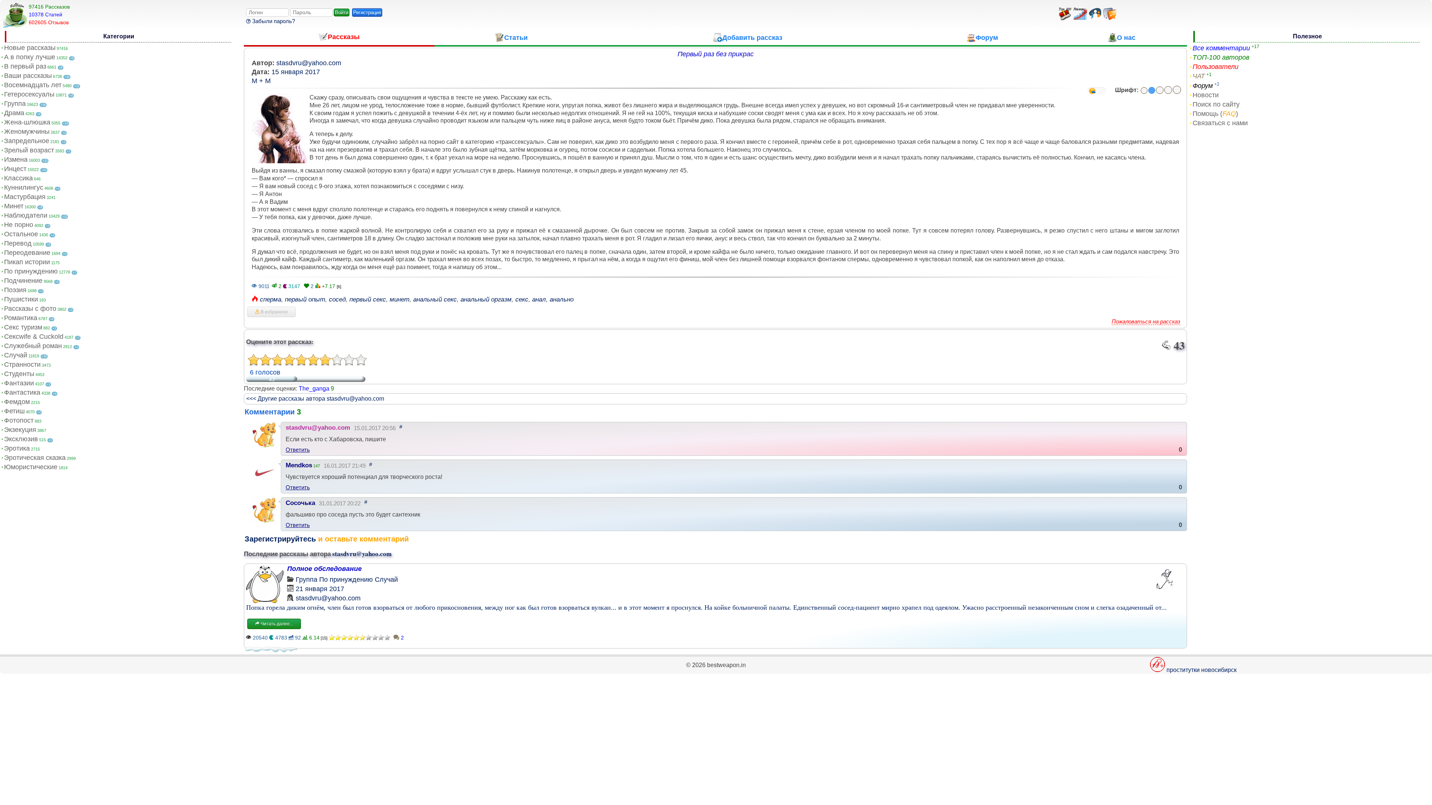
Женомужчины (27, 131)
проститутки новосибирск (1201, 670)
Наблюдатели (25, 215)
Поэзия (15, 290)
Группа (15, 103)
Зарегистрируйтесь (280, 539)
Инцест (15, 169)
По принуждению (31, 271)
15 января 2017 (295, 72)
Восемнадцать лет (33, 85)
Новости (1206, 95)
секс (521, 299)
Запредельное (26, 141)
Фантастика (22, 392)
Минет (13, 206)
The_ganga (314, 388)
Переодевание (27, 252)
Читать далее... (276, 623)
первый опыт (305, 299)
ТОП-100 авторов (1221, 57)
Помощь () (1215, 113)
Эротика (17, 448)
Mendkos (299, 465)
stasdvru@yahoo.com (308, 63)
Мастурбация (24, 197)
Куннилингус (23, 187)
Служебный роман (33, 346)
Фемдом (17, 401)
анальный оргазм (486, 299)
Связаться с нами (1220, 123)
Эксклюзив (21, 439)
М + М (261, 81)
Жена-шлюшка (27, 122)
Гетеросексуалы (29, 94)
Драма (14, 113)
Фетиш (14, 411)
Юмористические (30, 467)
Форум (1203, 85)
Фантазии (19, 383)
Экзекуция (20, 429)
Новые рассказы (30, 47)
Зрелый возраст (29, 150)
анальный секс (435, 299)
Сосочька (300, 502)
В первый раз (25, 66)
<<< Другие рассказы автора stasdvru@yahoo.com (315, 398)
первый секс (367, 299)
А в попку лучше (29, 57)
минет (399, 299)
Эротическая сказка (35, 457)
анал (539, 299)
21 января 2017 (320, 589)
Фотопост (19, 420)
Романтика (20, 318)
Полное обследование (324, 568)
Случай (15, 355)
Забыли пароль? (273, 21)
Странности (22, 364)
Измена (16, 159)
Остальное (21, 234)
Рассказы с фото (30, 308)
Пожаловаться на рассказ (1146, 321)
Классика (18, 178)
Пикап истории (27, 262)
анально (562, 299)
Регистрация (367, 12)
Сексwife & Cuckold (33, 336)
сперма (270, 299)
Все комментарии (1221, 48)
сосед (337, 299)
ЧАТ (1199, 76)
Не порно (18, 224)
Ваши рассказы (28, 75)
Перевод (18, 243)
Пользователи (1215, 66)
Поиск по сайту (1216, 104)
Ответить (298, 449)
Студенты (19, 374)
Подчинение (23, 280)
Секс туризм (23, 327)
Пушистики (21, 299)
